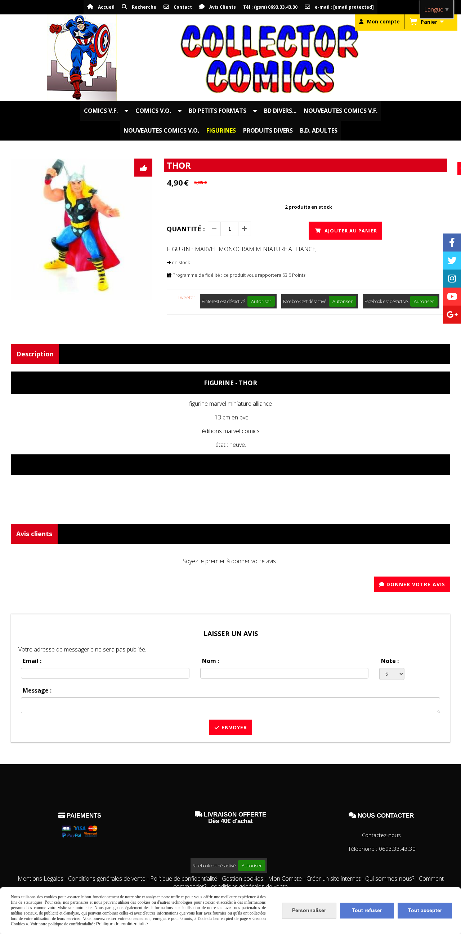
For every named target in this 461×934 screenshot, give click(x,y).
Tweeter (186, 297)
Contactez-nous (381, 835)
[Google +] (452, 315)
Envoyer (233, 727)
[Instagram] (452, 279)
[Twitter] (452, 261)
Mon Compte (285, 878)
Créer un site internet (333, 878)
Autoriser (261, 301)
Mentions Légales (40, 878)
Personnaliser (309, 910)
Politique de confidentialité (183, 878)
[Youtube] (452, 297)
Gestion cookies (243, 878)
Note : (390, 661)
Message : (37, 690)
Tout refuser (367, 910)
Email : (32, 661)
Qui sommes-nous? (390, 878)
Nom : (210, 661)
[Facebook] (452, 243)
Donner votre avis (415, 584)
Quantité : (186, 228)
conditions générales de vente (249, 886)
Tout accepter (425, 910)
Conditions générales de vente (107, 878)
